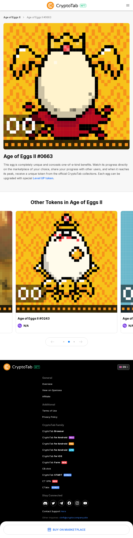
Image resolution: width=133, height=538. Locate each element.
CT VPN (46, 481)
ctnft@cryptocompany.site (73, 517)
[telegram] (61, 503)
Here (63, 511)
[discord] (45, 503)
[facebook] (69, 503)
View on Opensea (52, 390)
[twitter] (53, 503)
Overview (47, 384)
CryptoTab (53, 431)
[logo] (66, 5)
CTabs (46, 487)
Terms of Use (49, 410)
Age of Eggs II (11, 17)
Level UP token (43, 178)
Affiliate (46, 396)
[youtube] (85, 503)
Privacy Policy (49, 417)
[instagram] (77, 503)
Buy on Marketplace (69, 529)
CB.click (46, 468)
